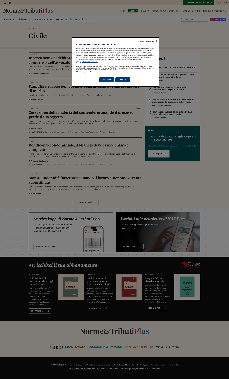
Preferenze (107, 79)
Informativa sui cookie (90, 62)
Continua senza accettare (146, 41)
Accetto (123, 79)
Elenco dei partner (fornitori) (86, 72)
